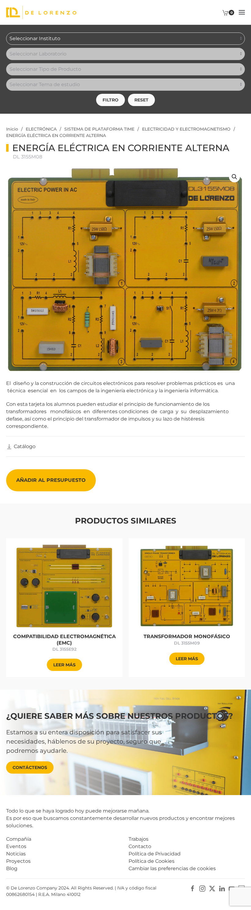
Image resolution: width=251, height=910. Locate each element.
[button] (242, 12)
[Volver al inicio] (41, 12)
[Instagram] (202, 888)
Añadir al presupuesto (51, 480)
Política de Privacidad (155, 854)
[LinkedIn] (222, 888)
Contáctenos (30, 767)
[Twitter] (212, 888)
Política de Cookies (151, 861)
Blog (11, 868)
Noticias (16, 854)
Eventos (16, 846)
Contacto (140, 846)
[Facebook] (192, 888)
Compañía (18, 839)
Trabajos (138, 839)
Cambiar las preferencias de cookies (172, 868)
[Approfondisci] (64, 585)
